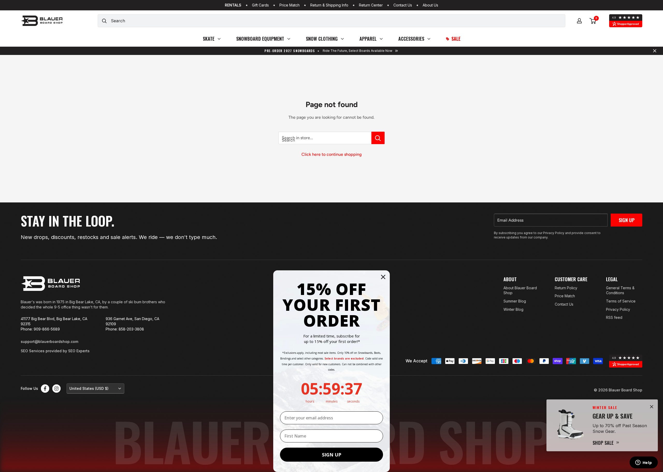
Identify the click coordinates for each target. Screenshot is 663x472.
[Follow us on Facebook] (45, 388)
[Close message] (655, 51)
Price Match (289, 5)
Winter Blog (513, 309)
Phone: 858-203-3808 (125, 329)
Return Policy (566, 288)
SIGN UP (331, 455)
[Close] (651, 407)
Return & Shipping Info (329, 5)
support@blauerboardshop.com (49, 341)
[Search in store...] (378, 138)
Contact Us (402, 5)
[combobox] (338, 21)
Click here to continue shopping (331, 154)
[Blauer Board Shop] (50, 284)
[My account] (579, 21)
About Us (430, 5)
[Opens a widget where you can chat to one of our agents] (643, 462)
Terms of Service (621, 301)
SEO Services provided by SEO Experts (55, 351)
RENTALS (233, 5)
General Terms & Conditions (620, 290)
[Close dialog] (383, 276)
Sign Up (627, 220)
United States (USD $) (89, 388)
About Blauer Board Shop (520, 290)
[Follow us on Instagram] (56, 388)
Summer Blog (514, 301)
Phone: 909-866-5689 (40, 329)
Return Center (371, 5)
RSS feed (614, 317)
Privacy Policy (618, 309)
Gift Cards (260, 5)
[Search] (104, 21)
